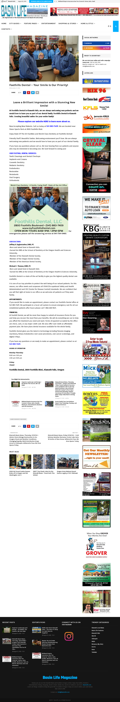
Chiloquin (95, 639)
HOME (3, 23)
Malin (93, 641)
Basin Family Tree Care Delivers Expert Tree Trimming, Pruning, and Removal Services (66, 403)
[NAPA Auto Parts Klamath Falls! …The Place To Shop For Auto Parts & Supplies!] (36, 630)
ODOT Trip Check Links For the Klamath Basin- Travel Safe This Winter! (44, 473)
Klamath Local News (98, 628)
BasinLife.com (87, 685)
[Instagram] (111, 26)
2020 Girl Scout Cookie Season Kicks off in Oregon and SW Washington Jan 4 (19, 473)
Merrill (94, 636)
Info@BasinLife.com (63, 692)
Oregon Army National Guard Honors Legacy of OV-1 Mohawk (67, 472)
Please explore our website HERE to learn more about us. (44, 121)
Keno (93, 649)
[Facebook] (109, 26)
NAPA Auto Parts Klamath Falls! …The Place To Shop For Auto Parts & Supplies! (50, 630)
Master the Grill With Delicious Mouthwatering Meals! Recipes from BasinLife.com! (50, 643)
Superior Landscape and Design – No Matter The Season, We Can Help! (32, 383)
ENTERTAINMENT (48, 23)
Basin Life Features (98, 630)
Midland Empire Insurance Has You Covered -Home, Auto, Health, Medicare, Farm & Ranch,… (87, 1)
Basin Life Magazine (60, 678)
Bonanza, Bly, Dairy (97, 644)
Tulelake (94, 652)
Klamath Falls (96, 633)
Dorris (94, 647)
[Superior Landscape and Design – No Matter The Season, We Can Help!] (15, 384)
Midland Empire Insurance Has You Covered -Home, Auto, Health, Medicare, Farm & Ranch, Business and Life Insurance (32, 404)
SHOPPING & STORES (67, 23)
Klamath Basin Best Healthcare (18, 419)
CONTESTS (5, 29)
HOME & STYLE (87, 23)
